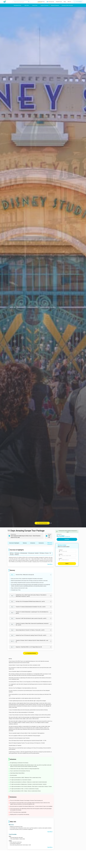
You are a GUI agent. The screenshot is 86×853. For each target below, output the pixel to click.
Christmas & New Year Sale (67, 5)
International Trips (17, 5)
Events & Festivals (44, 5)
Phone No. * (61, 554)
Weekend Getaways (55, 5)
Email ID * (60, 558)
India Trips (27, 5)
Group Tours (34, 5)
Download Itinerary (31, 653)
